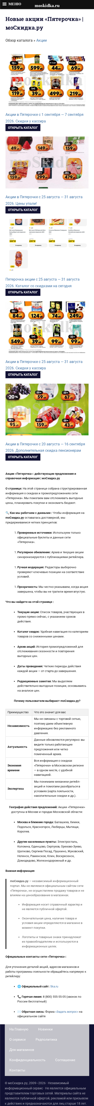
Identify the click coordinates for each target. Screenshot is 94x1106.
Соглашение (65, 1060)
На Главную (18, 1029)
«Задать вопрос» (66, 1011)
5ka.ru (54, 986)
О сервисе (17, 1040)
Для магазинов (21, 1050)
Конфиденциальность (27, 1060)
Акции (41, 40)
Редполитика (46, 1040)
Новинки (45, 1029)
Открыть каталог (23, 127)
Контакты (17, 1070)
